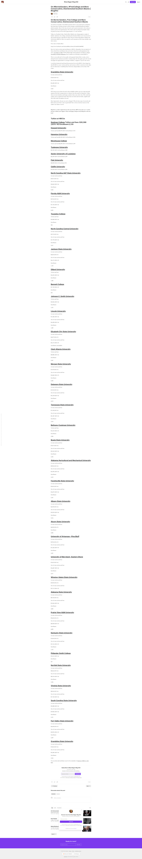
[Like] (52, 17)
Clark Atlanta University (61, 349)
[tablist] (55, 794)
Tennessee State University (62, 405)
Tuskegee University (59, 147)
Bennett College (57, 284)
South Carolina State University (64, 700)
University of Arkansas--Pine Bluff (65, 536)
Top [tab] (52, 807)
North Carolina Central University (64, 229)
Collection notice (78, 851)
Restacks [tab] (58, 793)
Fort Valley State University (62, 721)
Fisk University (57, 160)
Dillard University (58, 269)
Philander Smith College (61, 653)
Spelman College (58, 122)
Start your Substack (68, 853)
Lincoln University (58, 311)
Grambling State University (62, 72)
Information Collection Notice (71, 825)
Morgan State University (61, 364)
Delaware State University (61, 384)
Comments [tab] (53, 793)
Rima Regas (55, 13)
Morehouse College (59, 141)
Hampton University (59, 134)
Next (88, 786)
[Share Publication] (128, 2)
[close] (82, 810)
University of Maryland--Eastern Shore (67, 557)
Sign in (138, 2)
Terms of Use (76, 824)
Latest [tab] (55, 807)
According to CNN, (58, 52)
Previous (55, 786)
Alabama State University (61, 592)
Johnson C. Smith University (62, 296)
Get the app (76, 853)
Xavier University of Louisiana (63, 154)
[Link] (49, 21)
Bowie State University (60, 440)
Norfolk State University (61, 665)
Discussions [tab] (59, 807)
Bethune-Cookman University (63, 425)
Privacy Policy (79, 825)
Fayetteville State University (62, 481)
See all (53, 834)
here (72, 111)
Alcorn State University (60, 522)
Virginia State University (61, 686)
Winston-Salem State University (64, 577)
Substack (65, 856)
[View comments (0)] (54, 17)
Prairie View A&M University (62, 612)
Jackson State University (61, 249)
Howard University (58, 128)
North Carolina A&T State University (66, 173)
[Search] (126, 2)
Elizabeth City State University (63, 331)
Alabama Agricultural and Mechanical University (71, 460)
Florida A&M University (60, 193)
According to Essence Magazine (58, 54)
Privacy (70, 851)
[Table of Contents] (1, 429)
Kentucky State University (61, 633)
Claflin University (58, 167)
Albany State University (60, 501)
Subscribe (133, 2)
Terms (73, 851)
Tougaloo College (58, 214)
